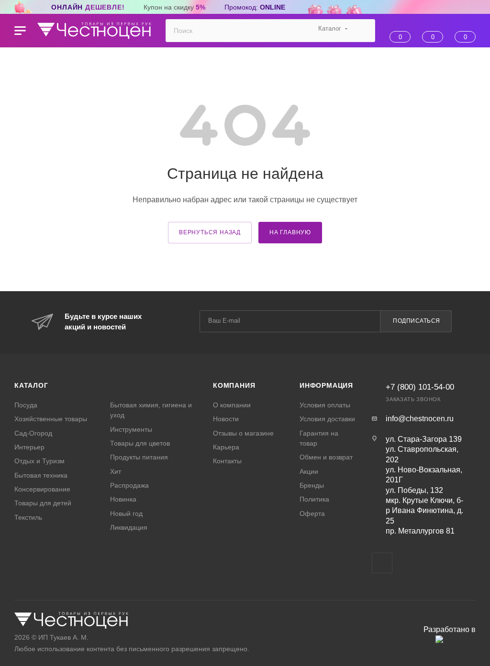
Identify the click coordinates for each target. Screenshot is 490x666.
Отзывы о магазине (243, 433)
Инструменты (131, 429)
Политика (314, 499)
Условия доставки (327, 419)
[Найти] (363, 30)
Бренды (312, 485)
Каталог (31, 385)
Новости (226, 419)
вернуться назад (210, 232)
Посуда (25, 405)
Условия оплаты (325, 405)
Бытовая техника (40, 475)
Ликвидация (128, 527)
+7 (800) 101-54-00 (420, 387)
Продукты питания (139, 457)
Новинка (123, 499)
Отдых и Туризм (39, 461)
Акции (309, 471)
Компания (234, 385)
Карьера (226, 447)
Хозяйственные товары (50, 419)
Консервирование (42, 489)
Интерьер (29, 447)
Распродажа (129, 485)
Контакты (227, 461)
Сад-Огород (33, 433)
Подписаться (416, 320)
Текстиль (28, 517)
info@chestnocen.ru (420, 419)
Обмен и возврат (326, 457)
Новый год (126, 513)
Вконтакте (382, 563)
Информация (326, 385)
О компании (232, 405)
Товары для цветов (140, 443)
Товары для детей (42, 503)
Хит (115, 471)
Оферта (312, 513)
